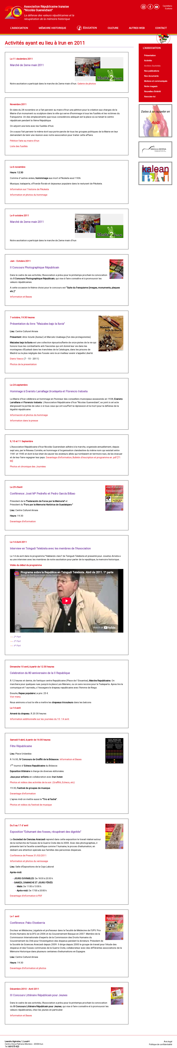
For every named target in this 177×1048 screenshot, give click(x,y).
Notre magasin (151, 86)
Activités (148, 60)
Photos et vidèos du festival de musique (31, 804)
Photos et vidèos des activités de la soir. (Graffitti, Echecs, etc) (42, 782)
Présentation (150, 55)
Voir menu (15, 696)
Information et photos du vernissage (29, 861)
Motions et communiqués (155, 81)
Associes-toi (149, 96)
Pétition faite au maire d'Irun (24, 140)
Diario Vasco (17, 358)
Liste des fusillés (19, 146)
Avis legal (168, 1041)
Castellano (167, 6)
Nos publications (151, 71)
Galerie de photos (86, 83)
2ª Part (17, 636)
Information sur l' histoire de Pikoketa (29, 189)
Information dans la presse (24, 420)
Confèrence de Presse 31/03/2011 (28, 855)
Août (155, 122)
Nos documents (151, 76)
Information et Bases (21, 296)
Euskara (168, 8)
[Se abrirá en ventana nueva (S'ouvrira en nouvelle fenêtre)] (143, 6)
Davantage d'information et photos (28, 968)
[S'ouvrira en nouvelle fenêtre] (156, 6)
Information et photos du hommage (28, 194)
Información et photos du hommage (29, 415)
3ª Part (17, 641)
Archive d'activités (152, 66)
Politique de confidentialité (160, 1044)
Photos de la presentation (23, 364)
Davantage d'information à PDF (26, 895)
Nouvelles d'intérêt (152, 91)
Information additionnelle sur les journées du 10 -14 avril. (40, 719)
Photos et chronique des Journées (28, 466)
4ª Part (17, 645)
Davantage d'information (23, 521)
